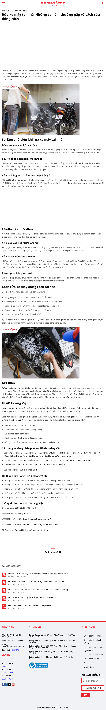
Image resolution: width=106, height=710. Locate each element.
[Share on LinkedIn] (60, 552)
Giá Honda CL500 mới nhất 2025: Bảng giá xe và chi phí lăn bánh (36, 581)
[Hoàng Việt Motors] (53, 3)
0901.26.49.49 (21, 508)
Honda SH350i (20, 452)
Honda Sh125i (48, 452)
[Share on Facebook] (49, 552)
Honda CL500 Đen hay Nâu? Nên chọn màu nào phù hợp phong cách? (38, 574)
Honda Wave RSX (53, 460)
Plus (85, 663)
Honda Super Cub (18, 460)
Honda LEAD (53, 456)
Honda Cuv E (31, 469)
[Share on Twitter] (51, 552)
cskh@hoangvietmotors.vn (13, 646)
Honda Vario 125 (39, 456)
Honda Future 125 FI (36, 460)
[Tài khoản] (102, 3)
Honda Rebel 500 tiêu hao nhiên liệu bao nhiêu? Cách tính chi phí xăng (38, 589)
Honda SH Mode (63, 452)
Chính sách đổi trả (91, 658)
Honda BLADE (68, 460)
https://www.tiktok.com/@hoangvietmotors (29, 530)
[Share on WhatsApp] (46, 552)
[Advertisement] (53, 50)
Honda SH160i (34, 452)
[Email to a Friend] (54, 552)
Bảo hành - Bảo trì (10, 11)
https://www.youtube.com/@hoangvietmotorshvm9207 (36, 524)
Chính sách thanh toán (93, 654)
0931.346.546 (7, 672)
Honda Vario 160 (23, 456)
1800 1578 (15, 650)
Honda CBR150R (42, 464)
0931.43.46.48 (7, 666)
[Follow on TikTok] (9, 684)
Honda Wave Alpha (84, 460)
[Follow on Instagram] (6, 684)
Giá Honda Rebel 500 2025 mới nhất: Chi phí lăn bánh (31, 605)
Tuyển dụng (89, 667)
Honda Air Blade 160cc (81, 452)
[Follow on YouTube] (13, 684)
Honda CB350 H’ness (25, 464)
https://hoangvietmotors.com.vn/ (36, 519)
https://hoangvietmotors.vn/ (23, 513)
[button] (3, 3)
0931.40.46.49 (7, 679)
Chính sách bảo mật (92, 636)
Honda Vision (66, 456)
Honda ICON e (18, 469)
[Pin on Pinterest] (57, 552)
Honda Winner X (58, 464)
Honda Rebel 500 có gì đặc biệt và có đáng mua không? (32, 597)
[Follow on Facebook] (3, 684)
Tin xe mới (23, 11)
